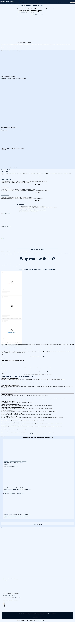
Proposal (4, 597)
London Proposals (5, 171)
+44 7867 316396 (34, 617)
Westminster (24, 487)
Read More (6, 464)
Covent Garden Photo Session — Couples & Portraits (16, 516)
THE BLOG (3, 436)
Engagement (9, 597)
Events (42, 614)
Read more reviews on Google (37, 356)
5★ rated (23, 12)
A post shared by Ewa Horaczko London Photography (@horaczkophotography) (11, 318)
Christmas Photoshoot (26, 514)
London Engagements (6, 179)
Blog (20, 597)
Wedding (13, 597)
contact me (22, 379)
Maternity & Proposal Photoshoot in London (13, 462)
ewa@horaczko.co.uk (40, 617)
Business (17, 597)
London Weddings (5, 187)
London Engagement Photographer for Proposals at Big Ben (17, 489)
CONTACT (14, 595)
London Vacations (5, 194)
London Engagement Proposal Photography (12, 461)
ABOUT (6, 595)
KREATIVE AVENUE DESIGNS (39, 620)
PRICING (10, 595)
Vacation (39, 614)
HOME (4, 595)
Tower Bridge (24, 461)
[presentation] (38, 449)
